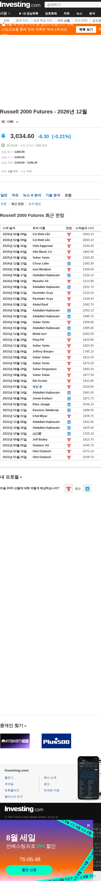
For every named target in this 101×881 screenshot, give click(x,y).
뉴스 (79, 13)
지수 (7, 20)
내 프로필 (9, 476)
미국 (29, 171)
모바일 (9, 784)
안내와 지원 (51, 790)
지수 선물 (63, 20)
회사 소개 (50, 777)
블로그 (9, 777)
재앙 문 (37, 386)
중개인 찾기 (11, 725)
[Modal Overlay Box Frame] (46, 850)
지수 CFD (81, 20)
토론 (4, 204)
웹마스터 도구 (14, 796)
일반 (3, 195)
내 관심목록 (30, 13)
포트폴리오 (12, 790)
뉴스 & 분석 (32, 195)
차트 (67, 13)
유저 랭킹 (34, 204)
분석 (92, 13)
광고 (47, 784)
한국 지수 (22, 20)
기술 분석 (53, 195)
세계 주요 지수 (42, 20)
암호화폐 (51, 13)
